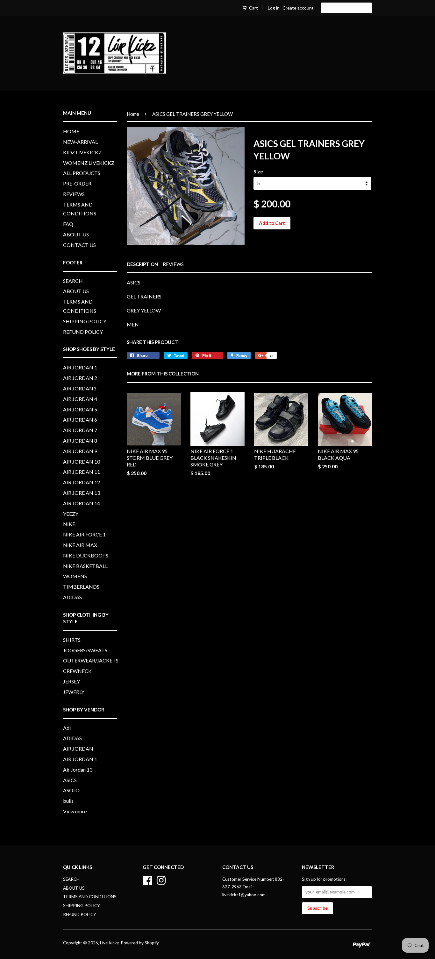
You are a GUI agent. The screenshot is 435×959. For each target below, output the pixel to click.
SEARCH (73, 281)
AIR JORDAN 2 (80, 378)
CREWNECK (77, 671)
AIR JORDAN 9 (80, 451)
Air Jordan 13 (77, 769)
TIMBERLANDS (81, 587)
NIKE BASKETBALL (85, 566)
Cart (253, 7)
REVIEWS (282, 53)
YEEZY (70, 514)
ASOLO (71, 790)
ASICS (70, 780)
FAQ (287, 71)
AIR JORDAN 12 (81, 482)
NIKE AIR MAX (80, 545)
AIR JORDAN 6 (80, 419)
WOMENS (75, 576)
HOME (203, 34)
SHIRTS (72, 640)
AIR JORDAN (78, 749)
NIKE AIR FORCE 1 (84, 534)
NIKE (69, 524)
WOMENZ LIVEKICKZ (341, 34)
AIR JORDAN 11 (81, 472)
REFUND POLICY (83, 332)
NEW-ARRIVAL (239, 34)
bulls (68, 801)
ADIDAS (72, 597)
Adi (67, 728)
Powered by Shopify (140, 942)
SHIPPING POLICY (84, 321)
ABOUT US (316, 71)
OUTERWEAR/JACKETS (90, 660)
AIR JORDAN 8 (80, 441)
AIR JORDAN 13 (81, 493)
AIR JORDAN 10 (81, 461)
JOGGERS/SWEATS (85, 650)
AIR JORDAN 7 (80, 430)
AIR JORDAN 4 (80, 399)
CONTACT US (355, 71)
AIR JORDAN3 (79, 388)
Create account (298, 7)
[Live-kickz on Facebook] (147, 879)
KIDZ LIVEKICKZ (286, 34)
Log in (274, 7)
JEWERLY (73, 692)
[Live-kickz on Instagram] (161, 879)
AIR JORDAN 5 (80, 409)
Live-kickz (109, 942)
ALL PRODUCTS (203, 53)
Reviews (173, 264)
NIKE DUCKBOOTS (85, 555)
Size (258, 171)
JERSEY (71, 681)
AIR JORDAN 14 (81, 503)
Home (133, 114)
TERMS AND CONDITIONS (335, 53)
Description (142, 264)
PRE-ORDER (246, 53)
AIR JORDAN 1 (80, 367)
